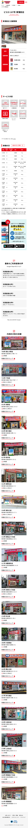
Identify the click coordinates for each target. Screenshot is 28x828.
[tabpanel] (14, 34)
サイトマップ (22, 817)
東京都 (13, 5)
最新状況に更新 (16, 145)
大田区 (19, 5)
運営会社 (21, 815)
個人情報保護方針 (6, 817)
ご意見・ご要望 (15, 815)
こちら (14, 139)
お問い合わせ (8, 815)
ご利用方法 (20, 2)
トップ (2, 5)
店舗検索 (8, 5)
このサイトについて (15, 817)
